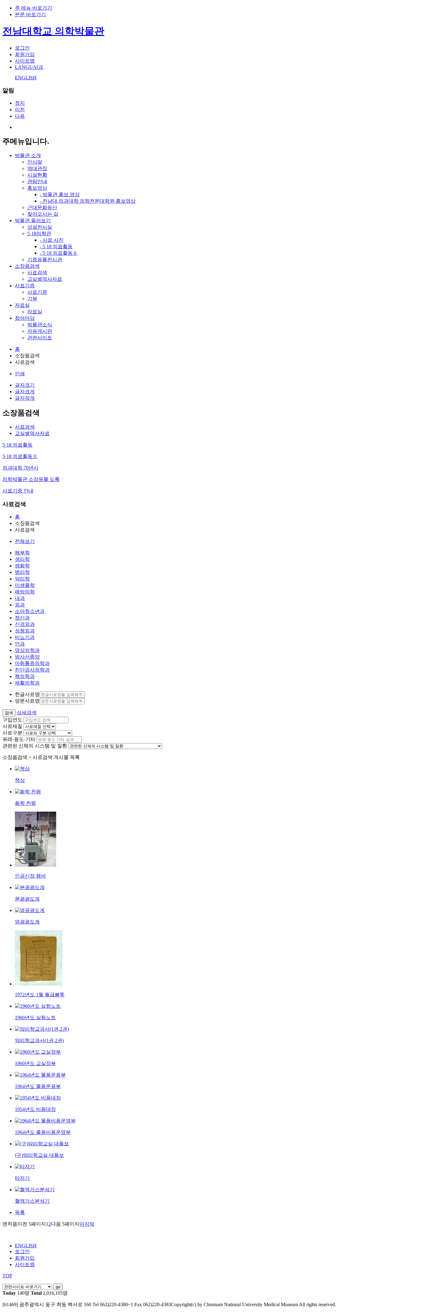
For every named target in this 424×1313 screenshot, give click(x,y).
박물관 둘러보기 (33, 220)
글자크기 (25, 385)
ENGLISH (26, 77)
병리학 (22, 572)
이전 (20, 109)
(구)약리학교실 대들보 (39, 1155)
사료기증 (25, 285)
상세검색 (27, 712)
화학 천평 (25, 803)
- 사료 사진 (52, 240)
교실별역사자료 (44, 279)
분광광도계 (27, 898)
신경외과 (25, 624)
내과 (20, 598)
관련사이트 (39, 337)
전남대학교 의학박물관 (53, 31)
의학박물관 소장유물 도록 (31, 479)
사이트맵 (25, 61)
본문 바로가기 (30, 14)
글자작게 (25, 398)
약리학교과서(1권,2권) (39, 1040)
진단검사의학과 (32, 669)
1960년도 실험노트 (35, 1017)
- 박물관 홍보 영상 (60, 194)
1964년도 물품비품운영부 (43, 1132)
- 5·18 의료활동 (56, 246)
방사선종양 (27, 656)
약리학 (22, 578)
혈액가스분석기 (32, 1201)
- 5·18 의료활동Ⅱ (59, 253)
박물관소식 (39, 324)
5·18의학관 (39, 233)
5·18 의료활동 (17, 444)
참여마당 (25, 318)
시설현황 (37, 175)
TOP (7, 1275)
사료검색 (37, 272)
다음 (20, 116)
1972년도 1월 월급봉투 (40, 994)
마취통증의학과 (32, 663)
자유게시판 (39, 331)
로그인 (22, 48)
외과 (20, 604)
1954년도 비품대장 (35, 1109)
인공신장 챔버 (30, 876)
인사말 (34, 162)
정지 (20, 103)
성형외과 (25, 630)
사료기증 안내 (18, 490)
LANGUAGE (29, 67)
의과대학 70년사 (20, 467)
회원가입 (25, 54)
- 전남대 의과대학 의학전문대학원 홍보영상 (88, 201)
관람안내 (37, 181)
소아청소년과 (30, 611)
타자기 (22, 1178)
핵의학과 (25, 676)
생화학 (22, 565)
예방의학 (25, 591)
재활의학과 (27, 682)
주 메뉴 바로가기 (33, 8)
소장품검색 (27, 266)
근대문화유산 (42, 207)
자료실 (22, 305)
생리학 (22, 559)
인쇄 (20, 373)
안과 (20, 643)
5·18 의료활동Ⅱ (20, 456)
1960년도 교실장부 (35, 1063)
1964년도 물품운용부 (38, 1086)
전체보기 (25, 541)
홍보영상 (37, 188)
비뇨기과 (25, 637)
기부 (32, 298)
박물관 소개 (28, 155)
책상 (20, 780)
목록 (20, 1212)
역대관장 (37, 168)
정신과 (22, 617)
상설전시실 (39, 227)
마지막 (86, 1224)
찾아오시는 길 (42, 214)
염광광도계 (27, 921)
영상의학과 (27, 650)
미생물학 (25, 585)
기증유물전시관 (44, 259)
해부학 (22, 552)
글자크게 (25, 391)
